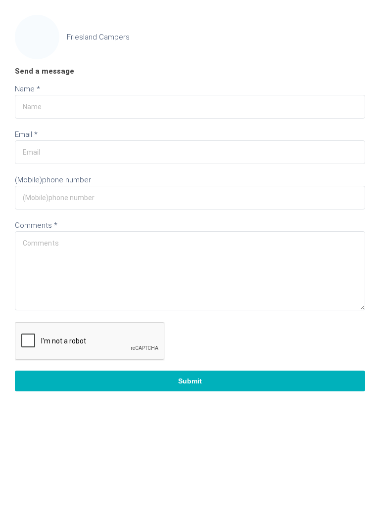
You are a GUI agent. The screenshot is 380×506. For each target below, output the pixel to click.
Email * (26, 134)
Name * (27, 88)
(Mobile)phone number (53, 179)
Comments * (36, 225)
